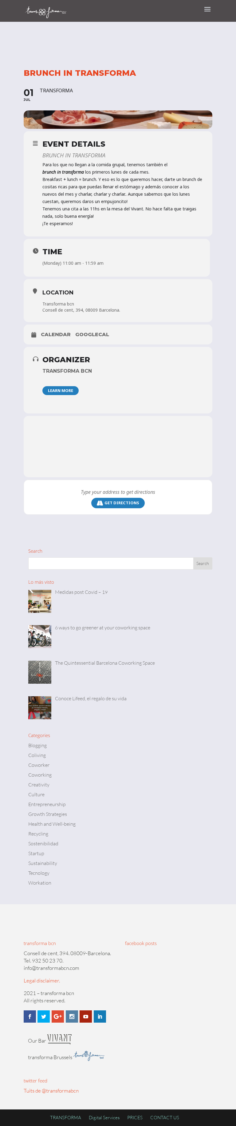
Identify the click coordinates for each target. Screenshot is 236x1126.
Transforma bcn (58, 304)
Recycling (38, 834)
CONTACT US (164, 1117)
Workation (39, 883)
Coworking (40, 775)
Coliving (37, 755)
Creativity (38, 785)
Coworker (38, 765)
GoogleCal (92, 334)
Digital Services (104, 1117)
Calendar (56, 334)
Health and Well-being (52, 824)
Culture (36, 794)
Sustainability (42, 863)
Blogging (37, 745)
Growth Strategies (47, 814)
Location (57, 292)
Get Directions (121, 502)
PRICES (135, 1117)
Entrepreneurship (47, 804)
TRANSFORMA (65, 1117)
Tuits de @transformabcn (51, 1090)
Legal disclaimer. (42, 980)
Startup (36, 853)
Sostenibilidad (43, 843)
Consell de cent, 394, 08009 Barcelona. (81, 310)
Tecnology (38, 873)
